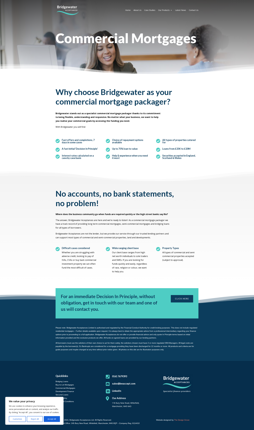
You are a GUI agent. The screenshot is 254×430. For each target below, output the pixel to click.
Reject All (35, 419)
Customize (17, 419)
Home (128, 10)
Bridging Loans (62, 381)
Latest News (180, 10)
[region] (34, 411)
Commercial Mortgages (65, 388)
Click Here (182, 298)
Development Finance (65, 391)
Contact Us (193, 10)
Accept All (52, 419)
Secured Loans (62, 395)
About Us (137, 10)
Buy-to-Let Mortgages (65, 385)
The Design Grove (181, 420)
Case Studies (149, 10)
